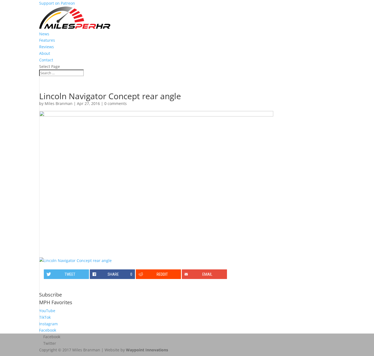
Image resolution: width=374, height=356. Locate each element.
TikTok (45, 317)
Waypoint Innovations (147, 349)
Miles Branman (59, 103)
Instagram (48, 323)
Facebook (47, 330)
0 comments (115, 103)
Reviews (46, 46)
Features (47, 40)
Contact (46, 59)
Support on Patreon (57, 3)
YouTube (47, 310)
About (44, 53)
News (44, 33)
